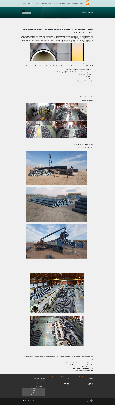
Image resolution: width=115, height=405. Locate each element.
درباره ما (81, 3)
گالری (54, 3)
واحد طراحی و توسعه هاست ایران (77, 401)
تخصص (67, 379)
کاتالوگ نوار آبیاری (90, 384)
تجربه (68, 381)
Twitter (28, 401)
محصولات (68, 3)
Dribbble (26, 401)
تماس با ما (37, 3)
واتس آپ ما (33, 394)
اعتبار (68, 384)
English (25, 3)
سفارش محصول (44, 3)
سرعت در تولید (66, 383)
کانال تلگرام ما (33, 390)
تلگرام (33, 392)
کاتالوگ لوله (91, 383)
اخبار (57, 3)
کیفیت (67, 378)
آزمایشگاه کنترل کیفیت (89, 382)
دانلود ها (49, 3)
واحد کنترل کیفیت (62, 3)
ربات (34, 392)
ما (31, 392)
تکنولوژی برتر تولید (75, 3)
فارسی (29, 3)
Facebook (23, 401)
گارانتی (67, 382)
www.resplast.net (33, 388)
